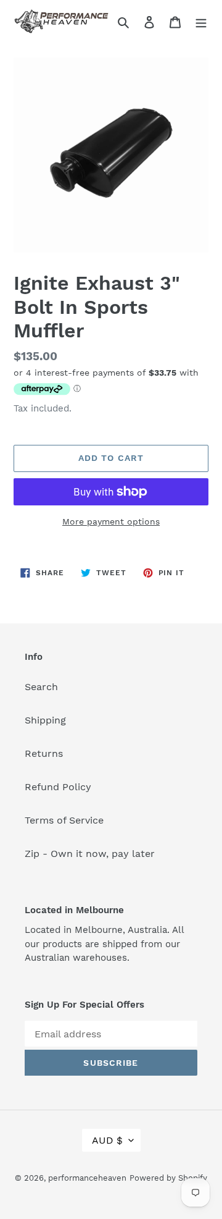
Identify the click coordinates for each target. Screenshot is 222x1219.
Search (41, 687)
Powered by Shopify (168, 1178)
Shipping (45, 720)
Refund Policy (58, 787)
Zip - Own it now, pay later (90, 853)
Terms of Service (64, 820)
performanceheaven (87, 1178)
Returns (44, 753)
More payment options (111, 521)
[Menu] (201, 21)
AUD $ (107, 1140)
